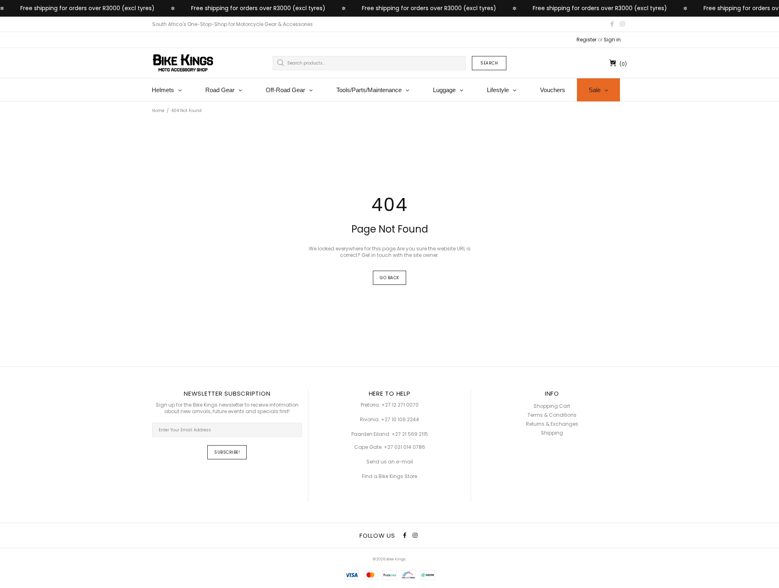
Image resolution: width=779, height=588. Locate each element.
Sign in (612, 40)
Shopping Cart (552, 406)
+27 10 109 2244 (400, 419)
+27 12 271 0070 (400, 405)
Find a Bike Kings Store (389, 476)
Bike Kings (183, 63)
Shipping (552, 433)
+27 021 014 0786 (404, 447)
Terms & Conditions (552, 415)
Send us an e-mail (389, 462)
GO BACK (389, 278)
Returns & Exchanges (552, 424)
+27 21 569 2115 (410, 434)
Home (158, 111)
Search (489, 63)
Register (586, 40)
